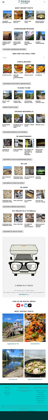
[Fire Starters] (18, 194)
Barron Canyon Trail (40, 102)
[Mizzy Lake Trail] (7, 94)
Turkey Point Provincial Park (6, 43)
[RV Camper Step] (29, 194)
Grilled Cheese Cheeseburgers (18, 77)
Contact (7, 394)
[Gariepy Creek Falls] (29, 118)
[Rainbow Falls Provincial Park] (18, 118)
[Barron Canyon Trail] (41, 94)
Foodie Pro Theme (32, 410)
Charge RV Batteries (5, 150)
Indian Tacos (29, 75)
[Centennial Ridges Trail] (29, 94)
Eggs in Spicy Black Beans (40, 22)
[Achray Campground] (41, 35)
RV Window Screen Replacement (29, 225)
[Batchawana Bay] (7, 170)
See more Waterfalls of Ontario (15, 132)
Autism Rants (41, 402)
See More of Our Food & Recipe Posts (16, 83)
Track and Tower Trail (17, 102)
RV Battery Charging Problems (39, 151)
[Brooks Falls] (41, 118)
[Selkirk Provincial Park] (29, 35)
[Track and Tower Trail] (18, 94)
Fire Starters (18, 200)
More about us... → (24, 294)
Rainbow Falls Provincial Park (18, 126)
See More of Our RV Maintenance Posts (17, 159)
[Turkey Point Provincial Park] (7, 35)
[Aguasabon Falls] (7, 118)
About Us (7, 390)
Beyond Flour (41, 392)
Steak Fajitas (7, 75)
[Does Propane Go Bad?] (18, 143)
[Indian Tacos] (29, 68)
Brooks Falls (40, 124)
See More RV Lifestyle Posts (13, 183)
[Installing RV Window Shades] (41, 217)
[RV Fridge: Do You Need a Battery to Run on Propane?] (29, 143)
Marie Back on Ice (41, 400)
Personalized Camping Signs (18, 177)
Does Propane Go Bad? (18, 150)
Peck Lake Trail (28, 22)
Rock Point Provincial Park (17, 43)
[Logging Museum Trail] (7, 15)
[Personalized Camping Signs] (18, 170)
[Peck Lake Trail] (29, 15)
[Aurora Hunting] (41, 170)
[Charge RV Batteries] (7, 143)
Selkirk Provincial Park (28, 43)
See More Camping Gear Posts (14, 206)
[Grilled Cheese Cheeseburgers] (18, 68)
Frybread (39, 75)
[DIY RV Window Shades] (29, 170)
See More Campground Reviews (14, 49)
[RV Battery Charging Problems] (41, 143)
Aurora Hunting (38, 177)
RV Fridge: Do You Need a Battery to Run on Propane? (29, 152)
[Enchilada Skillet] (18, 15)
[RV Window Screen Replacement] (29, 217)
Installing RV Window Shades (40, 225)
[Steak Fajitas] (7, 68)
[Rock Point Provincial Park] (18, 35)
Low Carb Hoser (40, 394)
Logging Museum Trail (6, 22)
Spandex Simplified (40, 396)
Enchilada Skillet (16, 22)
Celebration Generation (40, 390)
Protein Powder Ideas (41, 398)
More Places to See (10, 107)
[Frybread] (41, 68)
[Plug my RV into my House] (41, 194)
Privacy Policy (7, 392)
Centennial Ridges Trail (29, 102)
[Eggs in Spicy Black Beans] (41, 15)
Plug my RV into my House (40, 201)
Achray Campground (40, 42)
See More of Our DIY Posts (12, 231)
